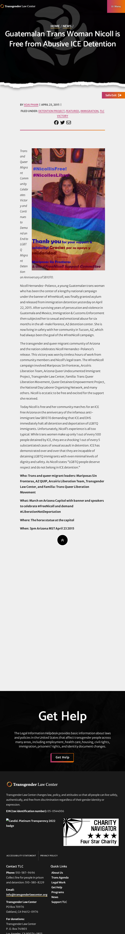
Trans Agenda (60, 877)
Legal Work (58, 882)
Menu (117, 6)
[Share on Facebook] (56, 122)
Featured (72, 111)
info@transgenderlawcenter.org (26, 894)
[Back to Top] (62, 540)
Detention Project (51, 111)
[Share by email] (68, 122)
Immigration (89, 111)
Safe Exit (111, 95)
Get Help (62, 757)
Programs (57, 892)
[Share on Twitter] (62, 122)
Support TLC (59, 902)
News (67, 26)
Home (55, 26)
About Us (57, 872)
